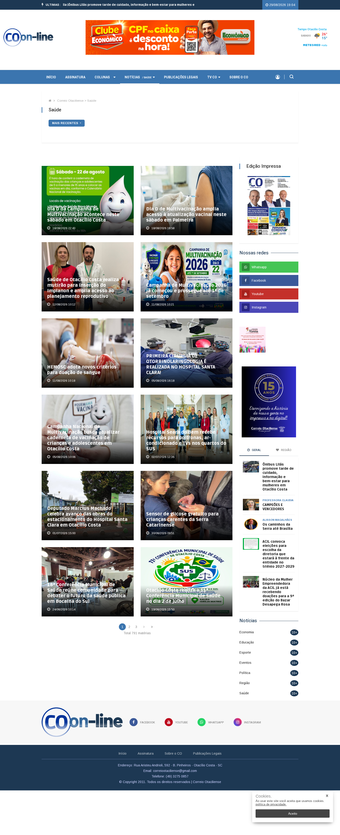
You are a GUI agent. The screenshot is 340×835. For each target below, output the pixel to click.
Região (244, 683)
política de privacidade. (271, 804)
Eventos (245, 662)
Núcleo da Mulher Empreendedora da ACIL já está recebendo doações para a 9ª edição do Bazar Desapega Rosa (278, 591)
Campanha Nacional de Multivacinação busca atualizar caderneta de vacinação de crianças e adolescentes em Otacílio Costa (83, 438)
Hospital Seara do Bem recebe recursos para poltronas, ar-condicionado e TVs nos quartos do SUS (186, 441)
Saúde (244, 693)
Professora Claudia (278, 500)
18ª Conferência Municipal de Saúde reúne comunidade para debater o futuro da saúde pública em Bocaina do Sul (86, 593)
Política (244, 673)
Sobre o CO (238, 77)
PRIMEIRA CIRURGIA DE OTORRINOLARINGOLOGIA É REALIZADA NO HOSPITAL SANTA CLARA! (180, 364)
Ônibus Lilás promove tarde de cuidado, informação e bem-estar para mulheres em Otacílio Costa (278, 476)
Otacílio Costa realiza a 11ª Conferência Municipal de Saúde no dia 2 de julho (183, 596)
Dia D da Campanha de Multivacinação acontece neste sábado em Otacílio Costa (83, 214)
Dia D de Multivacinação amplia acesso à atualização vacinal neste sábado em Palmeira (186, 214)
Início (122, 753)
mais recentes (65, 123)
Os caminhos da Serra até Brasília (278, 526)
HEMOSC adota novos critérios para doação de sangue (82, 369)
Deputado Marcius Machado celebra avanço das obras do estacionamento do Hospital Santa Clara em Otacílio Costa (87, 517)
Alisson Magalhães (277, 519)
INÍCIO (51, 77)
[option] (120, 5)
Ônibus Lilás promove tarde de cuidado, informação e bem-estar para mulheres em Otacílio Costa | (120, 5)
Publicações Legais (181, 77)
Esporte (245, 652)
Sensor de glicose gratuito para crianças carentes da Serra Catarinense (182, 519)
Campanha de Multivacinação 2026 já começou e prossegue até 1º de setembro (186, 291)
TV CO (212, 77)
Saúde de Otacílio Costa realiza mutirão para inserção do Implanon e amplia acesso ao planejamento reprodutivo (83, 288)
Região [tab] (285, 450)
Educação (246, 642)
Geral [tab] (256, 450)
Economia (246, 632)
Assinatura (75, 77)
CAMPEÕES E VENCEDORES (273, 507)
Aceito (292, 813)
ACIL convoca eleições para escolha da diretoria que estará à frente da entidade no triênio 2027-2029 (278, 554)
